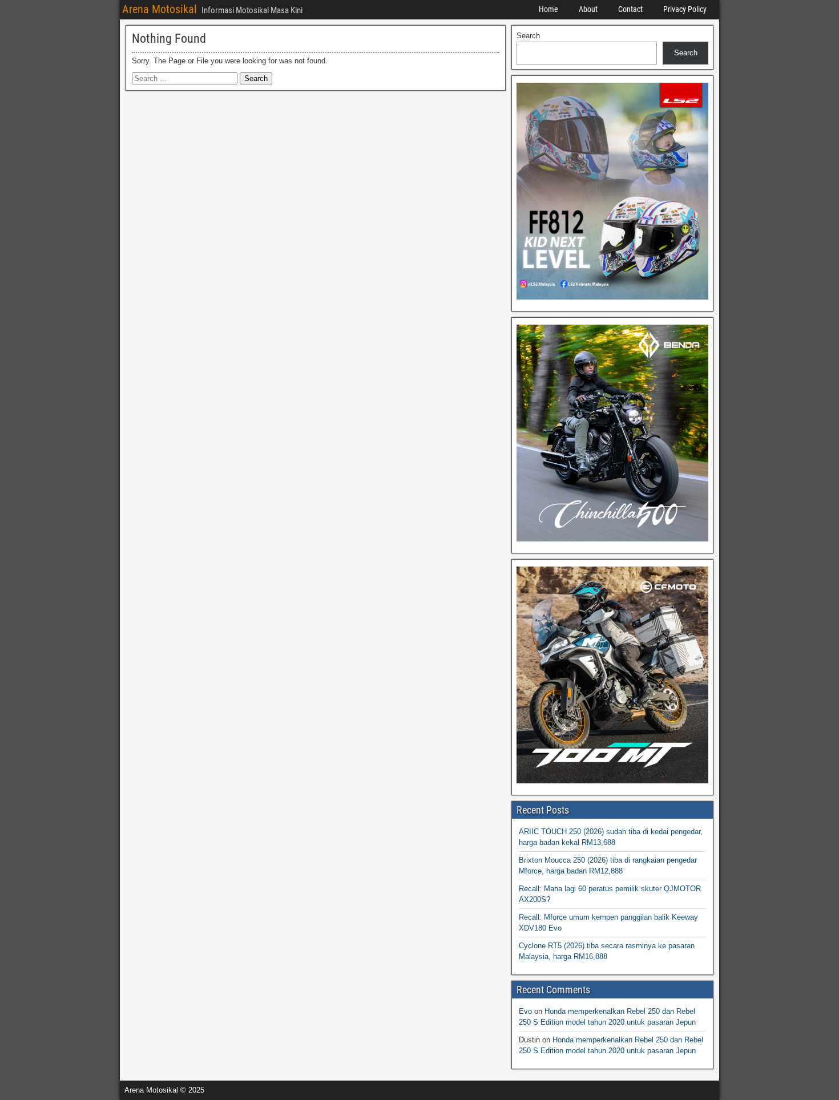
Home (548, 9)
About (588, 9)
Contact (630, 9)
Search (528, 35)
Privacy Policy (685, 9)
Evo (525, 1011)
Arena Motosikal (159, 9)
